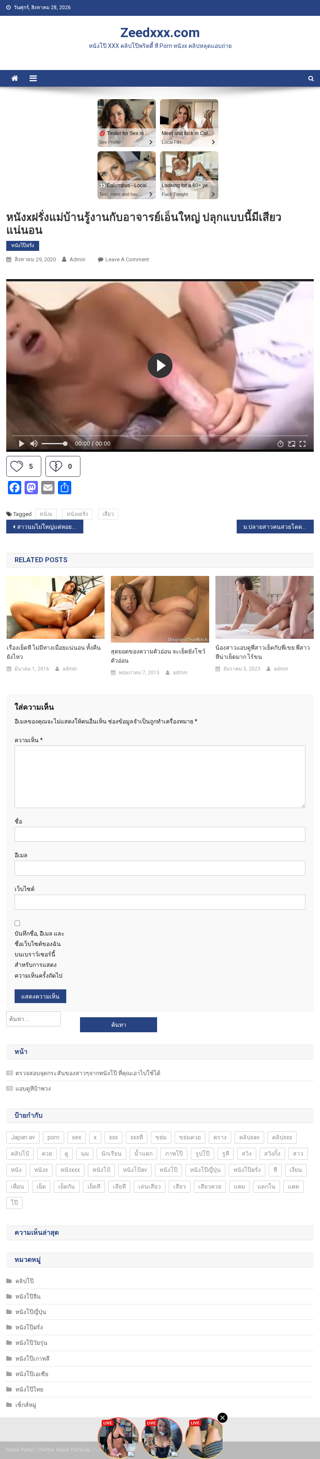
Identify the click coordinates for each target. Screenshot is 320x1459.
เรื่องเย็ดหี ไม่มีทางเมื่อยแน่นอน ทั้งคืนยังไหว (54, 652)
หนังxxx (70, 1169)
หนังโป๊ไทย (29, 1389)
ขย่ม (161, 1137)
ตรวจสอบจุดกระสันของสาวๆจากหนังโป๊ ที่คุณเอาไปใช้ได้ (87, 1073)
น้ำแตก (143, 1153)
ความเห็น (29, 740)
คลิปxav (249, 1137)
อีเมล (21, 855)
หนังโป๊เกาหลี (32, 1358)
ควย (47, 1153)
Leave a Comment (127, 259)
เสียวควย (209, 1186)
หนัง (16, 1169)
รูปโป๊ (202, 1153)
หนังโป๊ (169, 1169)
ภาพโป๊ (174, 1153)
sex (76, 1137)
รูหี (225, 1153)
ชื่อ (18, 821)
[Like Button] (17, 466)
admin (77, 259)
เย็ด (41, 1186)
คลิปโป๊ (24, 1281)
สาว (298, 1153)
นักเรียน (111, 1153)
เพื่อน (17, 1186)
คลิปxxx (282, 1137)
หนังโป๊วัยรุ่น (31, 1342)
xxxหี (136, 1137)
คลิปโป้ (20, 1153)
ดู (66, 1153)
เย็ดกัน (66, 1186)
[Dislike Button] (56, 466)
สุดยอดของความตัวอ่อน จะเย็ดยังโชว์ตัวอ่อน (158, 656)
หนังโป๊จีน (28, 1296)
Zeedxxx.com (160, 32)
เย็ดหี (94, 1186)
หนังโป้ (101, 1169)
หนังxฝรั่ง (77, 514)
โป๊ (14, 1202)
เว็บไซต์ (25, 889)
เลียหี (119, 1186)
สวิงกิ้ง (272, 1153)
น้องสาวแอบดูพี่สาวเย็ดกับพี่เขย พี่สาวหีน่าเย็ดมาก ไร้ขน (262, 652)
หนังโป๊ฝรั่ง (22, 245)
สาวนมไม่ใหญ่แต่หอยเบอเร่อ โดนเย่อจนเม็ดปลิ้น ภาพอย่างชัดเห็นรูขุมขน (50, 526)
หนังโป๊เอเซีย (31, 1374)
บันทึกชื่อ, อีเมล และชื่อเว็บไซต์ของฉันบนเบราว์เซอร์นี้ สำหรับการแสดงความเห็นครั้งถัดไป (40, 954)
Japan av (23, 1137)
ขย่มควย (190, 1137)
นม (85, 1153)
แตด (293, 1186)
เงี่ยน (296, 1169)
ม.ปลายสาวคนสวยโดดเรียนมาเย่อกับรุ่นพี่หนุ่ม (278, 526)
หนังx (46, 514)
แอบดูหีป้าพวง (33, 1088)
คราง (220, 1137)
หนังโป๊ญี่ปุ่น (205, 1169)
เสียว (108, 514)
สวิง (247, 1153)
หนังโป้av (135, 1169)
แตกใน (266, 1186)
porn (54, 1137)
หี (275, 1169)
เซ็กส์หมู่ (25, 1404)
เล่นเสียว (149, 1186)
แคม (239, 1186)
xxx (113, 1137)
